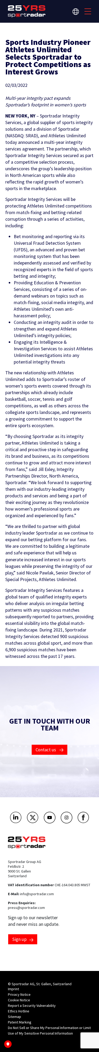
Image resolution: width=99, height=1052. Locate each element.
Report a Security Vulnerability (32, 1005)
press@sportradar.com (26, 907)
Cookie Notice (19, 1000)
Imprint (13, 989)
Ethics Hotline (18, 1011)
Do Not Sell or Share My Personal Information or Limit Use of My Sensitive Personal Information (49, 1030)
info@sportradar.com (37, 893)
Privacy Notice (19, 994)
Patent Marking (19, 1022)
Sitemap (14, 1016)
